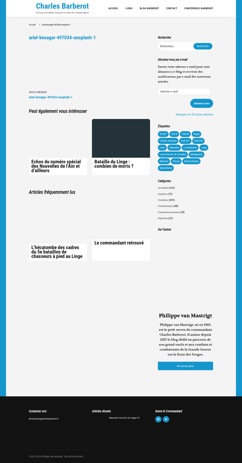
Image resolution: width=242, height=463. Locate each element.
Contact (171, 8)
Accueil (113, 8)
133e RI (185, 134)
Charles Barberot (62, 6)
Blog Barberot (149, 8)
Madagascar (196, 154)
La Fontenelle (190, 147)
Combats (163, 200)
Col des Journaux (168, 140)
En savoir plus (185, 366)
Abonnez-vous (201, 103)
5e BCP (163, 134)
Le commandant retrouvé (119, 243)
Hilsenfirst (174, 147)
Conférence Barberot (198, 8)
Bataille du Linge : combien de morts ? (114, 164)
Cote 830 (198, 140)
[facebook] (158, 419)
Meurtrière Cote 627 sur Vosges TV (124, 418)
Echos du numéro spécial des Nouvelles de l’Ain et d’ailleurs (56, 166)
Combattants (165, 206)
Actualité (163, 187)
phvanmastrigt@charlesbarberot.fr (44, 419)
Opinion (163, 218)
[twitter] (166, 419)
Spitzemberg (166, 168)
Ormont (176, 161)
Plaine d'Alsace (191, 161)
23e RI (174, 134)
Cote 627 (185, 140)
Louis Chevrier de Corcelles (173, 154)
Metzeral (164, 161)
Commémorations (169, 212)
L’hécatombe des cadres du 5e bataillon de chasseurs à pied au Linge (56, 251)
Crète (162, 147)
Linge (204, 147)
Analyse (163, 194)
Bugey (196, 134)
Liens (129, 8)
